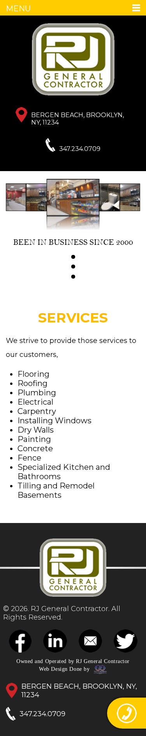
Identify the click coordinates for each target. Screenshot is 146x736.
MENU (18, 8)
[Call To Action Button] (126, 713)
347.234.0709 (79, 148)
